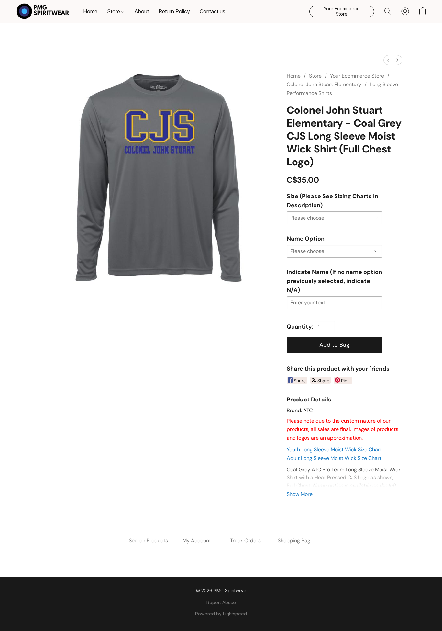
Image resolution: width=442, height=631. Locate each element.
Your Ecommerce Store (357, 76)
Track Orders (245, 540)
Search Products (148, 540)
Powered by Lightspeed (221, 613)
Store (114, 11)
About (141, 11)
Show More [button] (300, 494)
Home (90, 11)
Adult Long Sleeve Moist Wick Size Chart (334, 458)
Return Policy (174, 11)
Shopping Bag (294, 540)
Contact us (212, 11)
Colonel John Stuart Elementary (324, 84)
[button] (43, 11)
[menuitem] (388, 60)
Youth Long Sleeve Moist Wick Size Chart (334, 449)
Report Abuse (221, 602)
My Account (196, 540)
